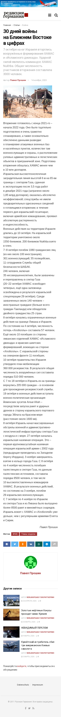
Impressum (37, 685)
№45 (15, 534)
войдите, (22, 666)
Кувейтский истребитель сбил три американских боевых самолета (37, 645)
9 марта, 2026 (28, 636)
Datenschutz (23, 685)
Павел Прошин (18, 80)
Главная (7, 25)
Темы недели (28, 534)
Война (25, 25)
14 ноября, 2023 (39, 80)
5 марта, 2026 (28, 657)
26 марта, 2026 (29, 622)
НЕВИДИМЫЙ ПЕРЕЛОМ (34, 627)
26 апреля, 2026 (29, 601)
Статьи (17, 25)
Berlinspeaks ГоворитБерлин (40, 597)
